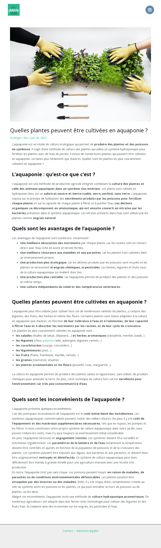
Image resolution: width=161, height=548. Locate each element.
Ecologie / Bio (19, 138)
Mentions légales (88, 531)
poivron (48, 340)
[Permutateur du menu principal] (149, 10)
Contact (68, 531)
